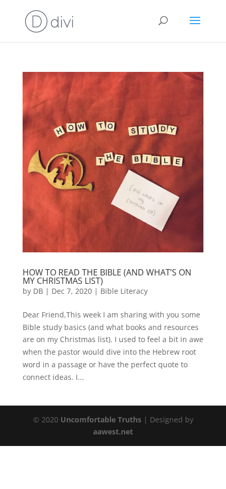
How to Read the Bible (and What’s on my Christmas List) (107, 276)
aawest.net (113, 432)
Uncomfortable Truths (101, 419)
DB (38, 291)
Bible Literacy (124, 291)
